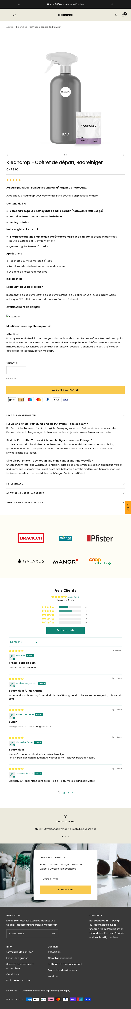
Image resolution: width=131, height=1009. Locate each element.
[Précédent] (7, 155)
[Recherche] (14, 15)
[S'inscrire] (53, 933)
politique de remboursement (65, 964)
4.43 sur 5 (74, 597)
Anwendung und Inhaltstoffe (25, 493)
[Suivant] (123, 155)
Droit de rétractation (18, 980)
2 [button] (64, 792)
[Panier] (123, 14)
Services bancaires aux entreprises (20, 966)
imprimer (53, 976)
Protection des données (62, 970)
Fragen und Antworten (21, 415)
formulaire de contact (19, 952)
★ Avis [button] (128, 507)
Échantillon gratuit (17, 958)
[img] (16, 651)
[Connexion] (116, 15)
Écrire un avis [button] (65, 630)
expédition (54, 952)
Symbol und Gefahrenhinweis (24, 502)
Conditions (12, 974)
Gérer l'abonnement (60, 958)
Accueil (10, 26)
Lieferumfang (14, 483)
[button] (13, 180)
